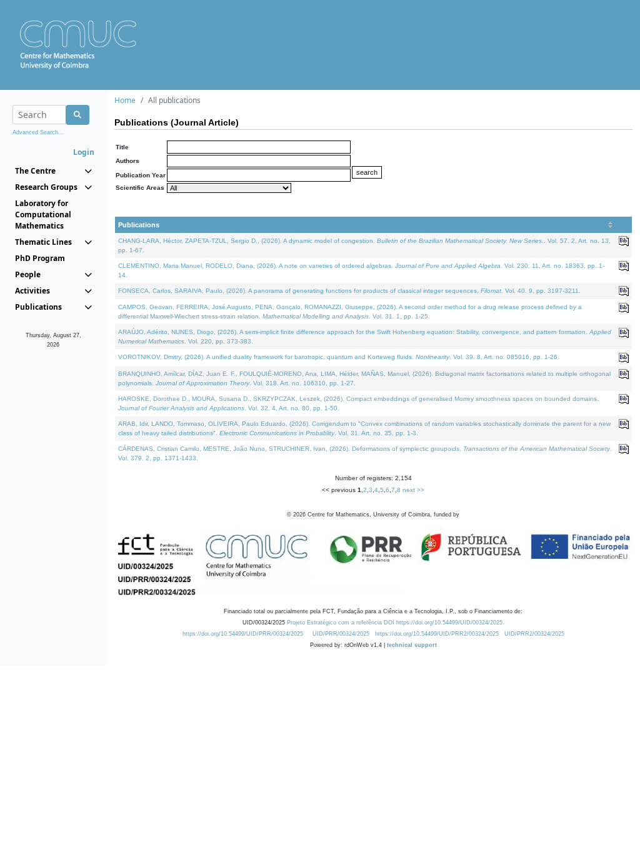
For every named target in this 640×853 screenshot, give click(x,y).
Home (125, 100)
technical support (412, 645)
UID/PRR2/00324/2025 (534, 634)
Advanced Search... (38, 132)
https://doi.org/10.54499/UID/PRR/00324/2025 (242, 634)
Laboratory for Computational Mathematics (43, 214)
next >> (413, 489)
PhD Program (40, 258)
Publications (138, 225)
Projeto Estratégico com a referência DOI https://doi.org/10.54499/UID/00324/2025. (395, 622)
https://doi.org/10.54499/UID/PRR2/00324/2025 (437, 634)
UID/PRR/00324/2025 (340, 634)
